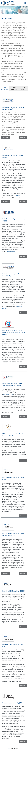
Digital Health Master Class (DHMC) (13, 591)
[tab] (4, 88)
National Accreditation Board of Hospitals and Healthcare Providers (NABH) (13, 332)
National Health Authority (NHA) (12, 703)
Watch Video (5, 137)
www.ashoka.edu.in (8, 394)
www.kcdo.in (17, 195)
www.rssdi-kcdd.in (10, 251)
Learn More (22, 137)
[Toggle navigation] (25, 3)
